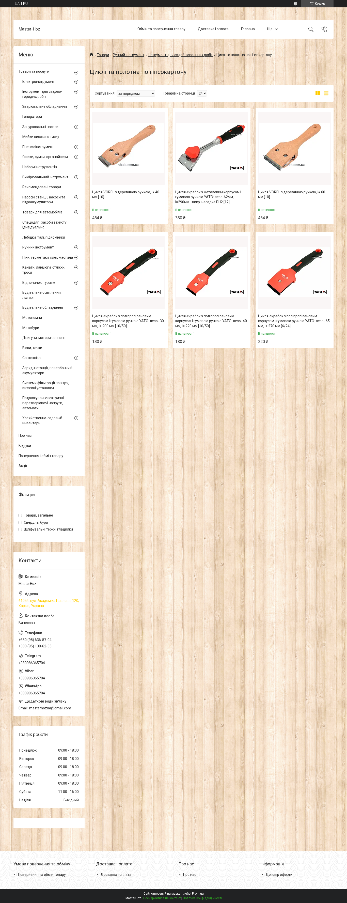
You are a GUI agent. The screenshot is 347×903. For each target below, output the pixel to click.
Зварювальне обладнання (44, 106)
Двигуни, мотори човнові (43, 338)
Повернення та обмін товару (42, 875)
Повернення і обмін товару (41, 456)
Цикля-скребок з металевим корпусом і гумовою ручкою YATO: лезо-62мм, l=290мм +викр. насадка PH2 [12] (208, 197)
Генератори (32, 117)
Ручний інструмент (128, 55)
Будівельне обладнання (42, 307)
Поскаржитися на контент (162, 898)
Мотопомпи (32, 318)
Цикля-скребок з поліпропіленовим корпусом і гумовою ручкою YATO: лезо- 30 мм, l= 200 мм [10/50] (128, 321)
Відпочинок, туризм (38, 283)
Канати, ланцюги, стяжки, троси (43, 269)
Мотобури (30, 328)
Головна (248, 29)
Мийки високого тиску (40, 137)
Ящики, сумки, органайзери (45, 157)
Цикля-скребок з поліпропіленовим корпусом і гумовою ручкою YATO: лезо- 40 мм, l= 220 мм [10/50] (211, 321)
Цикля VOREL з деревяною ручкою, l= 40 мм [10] (125, 194)
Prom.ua (198, 893)
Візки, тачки (32, 348)
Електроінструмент (38, 82)
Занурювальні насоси (40, 127)
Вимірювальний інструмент (45, 177)
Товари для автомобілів (42, 212)
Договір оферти (279, 875)
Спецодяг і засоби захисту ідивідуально (44, 224)
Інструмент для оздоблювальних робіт (180, 55)
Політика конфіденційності (202, 898)
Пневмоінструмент (38, 147)
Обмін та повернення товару (161, 29)
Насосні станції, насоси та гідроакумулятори (43, 199)
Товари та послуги (34, 71)
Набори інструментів (39, 167)
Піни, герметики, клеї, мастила (47, 257)
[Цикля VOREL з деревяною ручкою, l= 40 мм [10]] (128, 148)
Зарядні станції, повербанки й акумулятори (47, 370)
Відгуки (25, 446)
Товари (103, 55)
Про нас (25, 435)
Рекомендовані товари (41, 187)
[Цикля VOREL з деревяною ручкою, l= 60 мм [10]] (294, 148)
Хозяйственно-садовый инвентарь (42, 420)
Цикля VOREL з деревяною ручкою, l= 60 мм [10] (291, 194)
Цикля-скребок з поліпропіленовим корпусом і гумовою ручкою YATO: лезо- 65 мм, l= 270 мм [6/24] (294, 321)
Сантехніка (31, 358)
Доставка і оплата (213, 29)
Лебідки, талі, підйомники (43, 237)
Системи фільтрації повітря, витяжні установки (45, 385)
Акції (23, 466)
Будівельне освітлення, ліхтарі (41, 295)
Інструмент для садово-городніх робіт (42, 94)
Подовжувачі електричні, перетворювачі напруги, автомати (43, 403)
